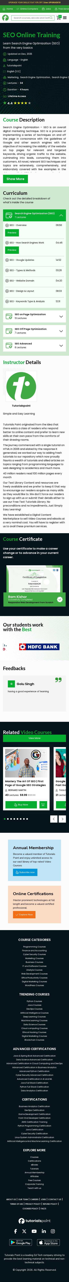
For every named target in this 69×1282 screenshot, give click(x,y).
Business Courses (34, 962)
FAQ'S (43, 1208)
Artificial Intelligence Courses (34, 1013)
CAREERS (34, 1199)
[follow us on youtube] (34, 1231)
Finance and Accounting (34, 950)
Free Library (63, 8)
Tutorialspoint (14, 65)
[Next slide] (62, 819)
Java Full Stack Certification (34, 1082)
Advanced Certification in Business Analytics (34, 1067)
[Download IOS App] (48, 1242)
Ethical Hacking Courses (34, 1032)
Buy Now (23, 804)
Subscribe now (27, 872)
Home (8, 8)
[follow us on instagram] (53, 1231)
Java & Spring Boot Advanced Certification (34, 1055)
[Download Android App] (20, 1242)
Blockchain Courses (34, 1040)
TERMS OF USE (16, 1204)
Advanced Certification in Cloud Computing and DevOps (34, 1063)
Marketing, (13, 77)
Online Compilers (28, 8)
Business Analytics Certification (34, 1106)
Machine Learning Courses (34, 1020)
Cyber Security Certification (34, 1133)
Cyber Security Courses (34, 954)
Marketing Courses (34, 958)
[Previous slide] (53, 819)
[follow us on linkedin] (44, 1231)
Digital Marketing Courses (34, 981)
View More (34, 738)
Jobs (47, 8)
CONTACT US (54, 1199)
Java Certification (34, 1129)
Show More (15, 179)
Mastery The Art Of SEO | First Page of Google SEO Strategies (25, 783)
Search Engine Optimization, (35, 77)
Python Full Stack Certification (34, 1086)
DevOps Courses (34, 1009)
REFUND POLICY (50, 1204)
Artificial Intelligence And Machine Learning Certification (34, 1141)
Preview (12, 232)
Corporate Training (34, 1184)
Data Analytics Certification (34, 1090)
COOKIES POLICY (30, 1208)
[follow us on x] (24, 1231)
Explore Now (26, 914)
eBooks (34, 1164)
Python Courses (34, 1001)
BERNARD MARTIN (17, 790)
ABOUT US (11, 1199)
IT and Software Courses (34, 966)
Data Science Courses (34, 1024)
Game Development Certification (34, 1114)
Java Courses (34, 1005)
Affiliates (34, 1176)
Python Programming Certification (34, 1125)
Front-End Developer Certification (34, 1118)
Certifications (34, 1161)
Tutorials (34, 1168)
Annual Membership (34, 1172)
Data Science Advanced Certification (34, 1059)
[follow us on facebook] (15, 1231)
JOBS (43, 1199)
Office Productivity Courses (34, 977)
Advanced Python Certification (34, 1071)
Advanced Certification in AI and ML (34, 1079)
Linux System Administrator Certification (34, 1137)
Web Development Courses (34, 973)
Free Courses (34, 1180)
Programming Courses (34, 946)
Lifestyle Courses (34, 970)
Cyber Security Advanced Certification (34, 1075)
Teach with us (34, 1188)
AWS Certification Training (34, 1122)
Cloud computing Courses (34, 1028)
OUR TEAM (23, 1199)
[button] (4, 819)
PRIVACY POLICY (33, 1204)
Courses (34, 1157)
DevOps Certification (34, 1110)
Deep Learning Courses (34, 1016)
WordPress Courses (34, 985)
